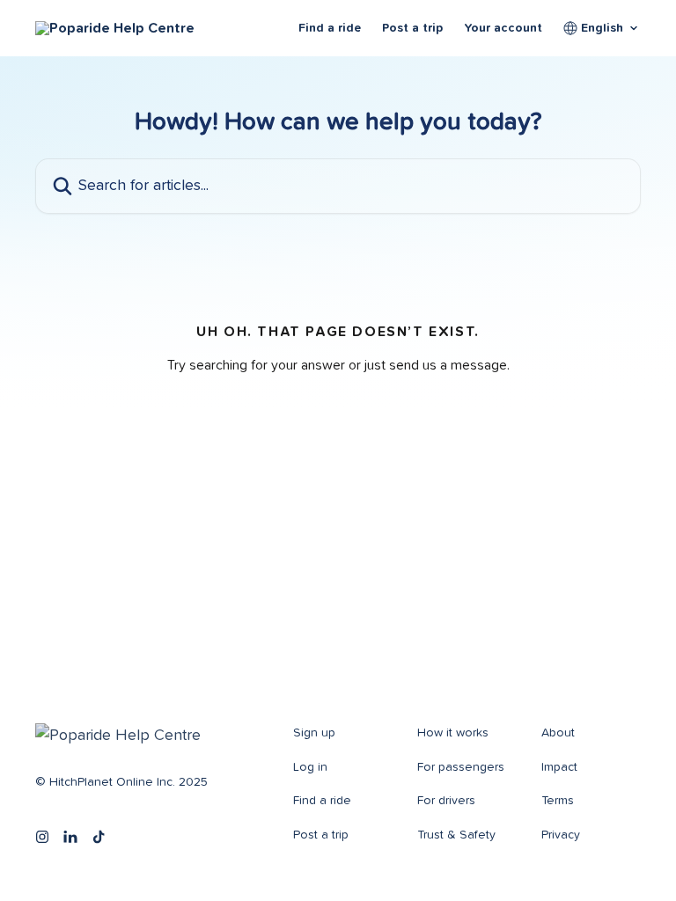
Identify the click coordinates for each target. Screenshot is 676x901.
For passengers (460, 767)
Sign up (314, 733)
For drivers (446, 801)
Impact (559, 767)
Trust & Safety (456, 835)
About (558, 733)
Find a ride (329, 28)
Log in (310, 767)
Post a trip (412, 28)
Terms (557, 801)
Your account (503, 28)
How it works (453, 733)
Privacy (560, 835)
